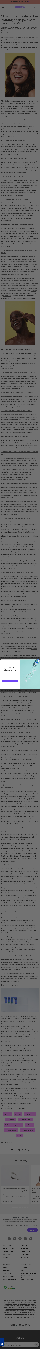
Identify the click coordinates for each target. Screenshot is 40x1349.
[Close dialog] (38, 661)
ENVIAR (10, 681)
